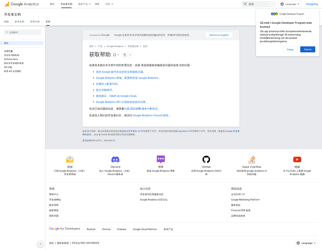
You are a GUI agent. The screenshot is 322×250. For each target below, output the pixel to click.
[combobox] (258, 4)
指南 (6, 21)
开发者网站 (55, 199)
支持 (48, 21)
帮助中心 (54, 194)
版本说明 (54, 205)
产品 (100, 46)
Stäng (290, 49)
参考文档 (19, 21)
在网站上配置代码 (106, 84)
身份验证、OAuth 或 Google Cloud (116, 96)
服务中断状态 (150, 108)
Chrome (106, 229)
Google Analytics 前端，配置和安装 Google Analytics (127, 77)
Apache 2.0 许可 (186, 131)
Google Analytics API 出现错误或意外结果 (121, 102)
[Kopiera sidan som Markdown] (125, 55)
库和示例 (35, 21)
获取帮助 (54, 210)
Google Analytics (115, 46)
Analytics (31, 4)
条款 (51, 243)
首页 (91, 46)
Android (91, 229)
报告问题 (54, 215)
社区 (107, 4)
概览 (52, 4)
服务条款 (235, 205)
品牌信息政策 (238, 215)
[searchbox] (22, 32)
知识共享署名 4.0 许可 (134, 131)
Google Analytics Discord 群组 (151, 115)
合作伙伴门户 (238, 194)
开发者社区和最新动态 (152, 194)
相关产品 (83, 4)
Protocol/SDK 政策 (241, 210)
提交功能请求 (104, 90)
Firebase (121, 229)
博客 (97, 4)
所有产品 (168, 229)
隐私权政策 (63, 243)
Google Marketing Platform (245, 199)
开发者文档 (66, 4)
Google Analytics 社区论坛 (154, 199)
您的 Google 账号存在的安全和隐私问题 (119, 71)
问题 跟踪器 (131, 108)
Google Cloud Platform (145, 229)
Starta (307, 49)
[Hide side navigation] (40, 244)
